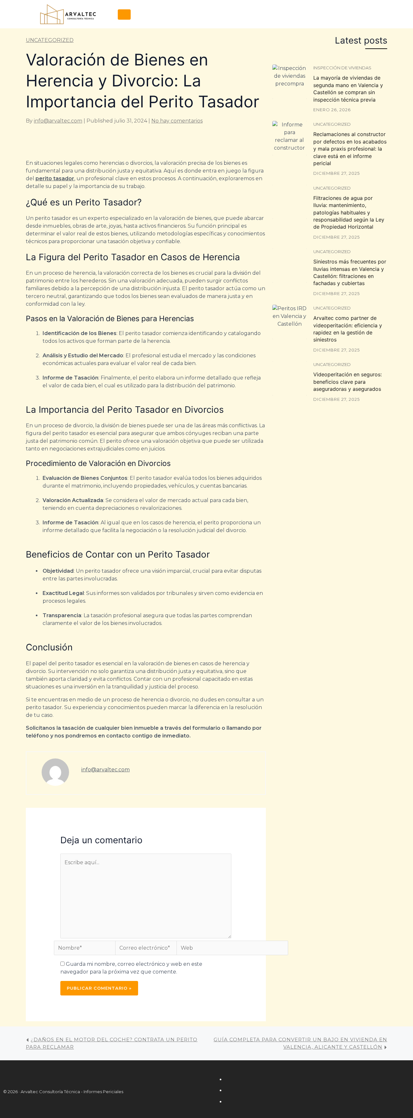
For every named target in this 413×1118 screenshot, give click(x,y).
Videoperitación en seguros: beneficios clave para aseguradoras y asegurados (347, 381)
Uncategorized (50, 40)
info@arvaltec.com (58, 121)
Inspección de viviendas (342, 67)
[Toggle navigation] (124, 14)
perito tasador (54, 178)
